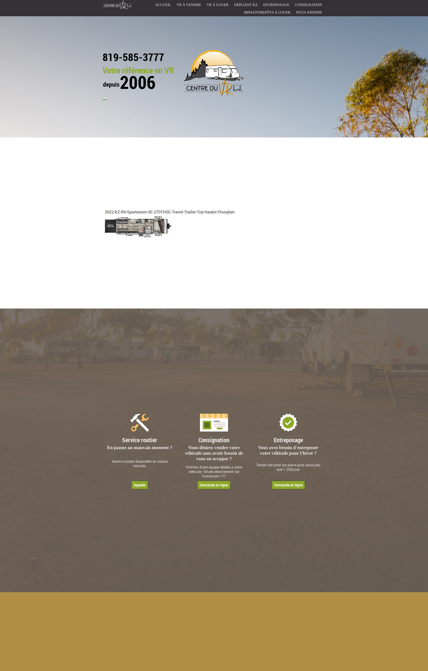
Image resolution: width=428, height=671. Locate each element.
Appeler (140, 485)
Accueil (163, 5)
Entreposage (276, 5)
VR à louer (217, 5)
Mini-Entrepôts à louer (267, 12)
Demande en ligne (214, 485)
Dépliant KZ (246, 5)
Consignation (308, 5)
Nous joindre (309, 12)
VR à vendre (189, 5)
